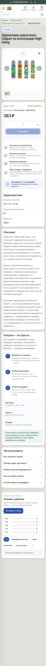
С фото (34, 539)
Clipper (12, 106)
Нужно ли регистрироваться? (18, 469)
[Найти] (42, 14)
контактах (29, 348)
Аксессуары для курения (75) (13, 23)
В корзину (23, 131)
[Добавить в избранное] (39, 53)
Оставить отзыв (13, 510)
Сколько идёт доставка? (15, 463)
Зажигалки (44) (34, 23)
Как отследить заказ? (14, 476)
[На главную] (14, 8)
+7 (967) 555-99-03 (20, 2)
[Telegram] (31, 2)
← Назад (7, 29)
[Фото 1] (7, 93)
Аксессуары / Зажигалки (24, 110)
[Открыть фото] (23, 68)
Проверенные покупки (20, 539)
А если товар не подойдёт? (16, 482)
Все (6, 539)
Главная (4, 20)
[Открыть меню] (3, 8)
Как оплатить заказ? (13, 456)
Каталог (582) (16, 20)
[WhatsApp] (35, 2)
